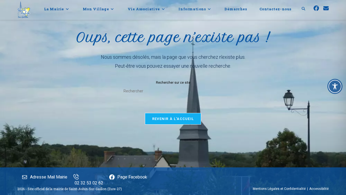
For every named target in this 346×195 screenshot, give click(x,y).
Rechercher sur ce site (173, 82)
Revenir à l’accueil (173, 119)
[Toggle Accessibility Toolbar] (335, 86)
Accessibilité (319, 189)
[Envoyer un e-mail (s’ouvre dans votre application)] (326, 8)
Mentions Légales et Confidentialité (279, 189)
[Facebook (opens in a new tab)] (316, 8)
